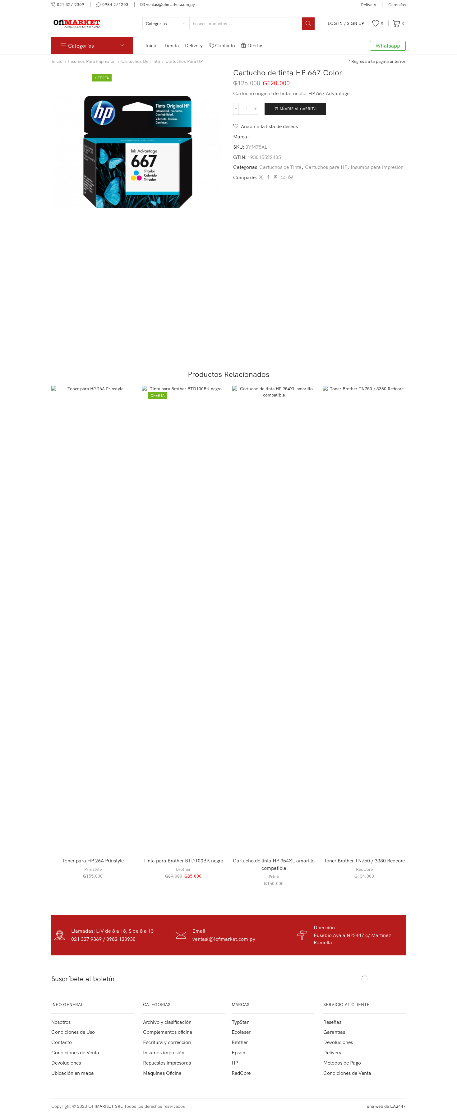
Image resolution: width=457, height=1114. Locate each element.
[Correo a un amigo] (283, 177)
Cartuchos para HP (184, 61)
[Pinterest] (275, 177)
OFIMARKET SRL (105, 1106)
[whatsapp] (290, 177)
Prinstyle (93, 869)
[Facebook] (268, 177)
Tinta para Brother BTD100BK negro (183, 860)
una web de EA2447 (386, 1106)
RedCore (364, 869)
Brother (183, 869)
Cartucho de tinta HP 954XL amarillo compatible (274, 864)
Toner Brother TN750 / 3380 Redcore (364, 860)
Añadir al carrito (297, 108)
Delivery (368, 4)
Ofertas (255, 46)
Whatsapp (388, 45)
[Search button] (308, 23)
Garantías (397, 4)
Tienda (171, 46)
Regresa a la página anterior (378, 61)
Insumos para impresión (92, 61)
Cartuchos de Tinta (140, 61)
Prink (274, 877)
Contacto (225, 46)
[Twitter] (261, 177)
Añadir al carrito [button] (96, 842)
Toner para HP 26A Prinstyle (93, 860)
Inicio (151, 46)
